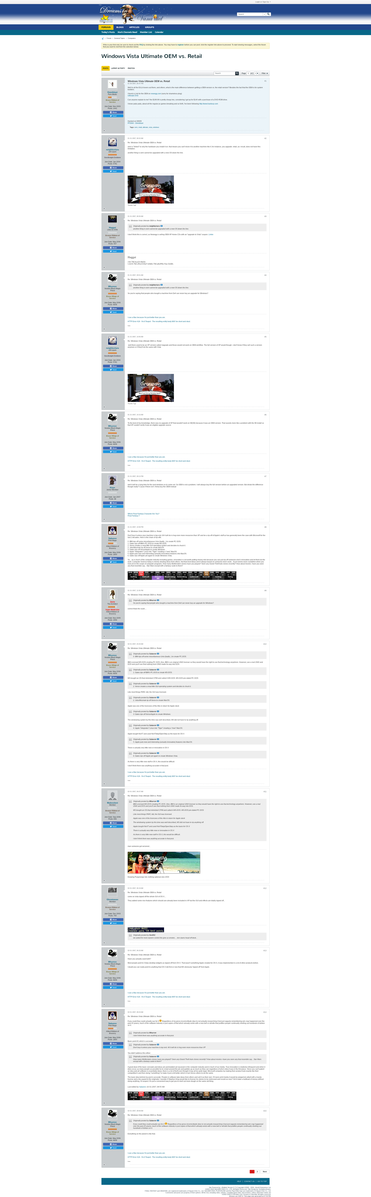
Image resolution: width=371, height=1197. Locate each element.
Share (114, 112)
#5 (265, 337)
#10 (265, 644)
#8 (265, 527)
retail (140, 127)
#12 (265, 888)
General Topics (119, 38)
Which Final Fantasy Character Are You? (143, 514)
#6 (265, 415)
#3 (265, 216)
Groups (149, 27)
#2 (265, 138)
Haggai (112, 227)
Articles (134, 27)
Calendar (159, 32)
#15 (265, 1111)
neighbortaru (112, 149)
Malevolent (112, 803)
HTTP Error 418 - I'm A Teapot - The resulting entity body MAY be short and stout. (159, 321)
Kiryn (112, 487)
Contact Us (249, 1181)
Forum (109, 38)
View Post (162, 226)
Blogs (119, 27)
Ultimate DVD (133, 96)
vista (150, 127)
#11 (265, 792)
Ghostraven (112, 899)
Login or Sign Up (262, 2)
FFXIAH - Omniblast (135, 123)
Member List (146, 32)
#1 (265, 81)
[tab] (105, 68)
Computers (132, 38)
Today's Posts (108, 32)
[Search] (268, 14)
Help (239, 1181)
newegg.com (156, 94)
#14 (265, 1012)
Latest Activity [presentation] (118, 68)
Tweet (114, 116)
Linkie (211, 234)
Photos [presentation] (131, 68)
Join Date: (108, 106)
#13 (265, 951)
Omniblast (112, 92)
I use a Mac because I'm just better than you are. (146, 317)
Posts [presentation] (105, 68)
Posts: (110, 108)
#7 (265, 476)
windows (156, 127)
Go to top (262, 1181)
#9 (265, 591)
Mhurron (112, 286)
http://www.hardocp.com (208, 104)
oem (136, 127)
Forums (106, 27)
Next (265, 1172)
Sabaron (112, 538)
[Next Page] (257, 73)
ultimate (145, 127)
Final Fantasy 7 (134, 516)
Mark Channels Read (127, 32)
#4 (265, 275)
